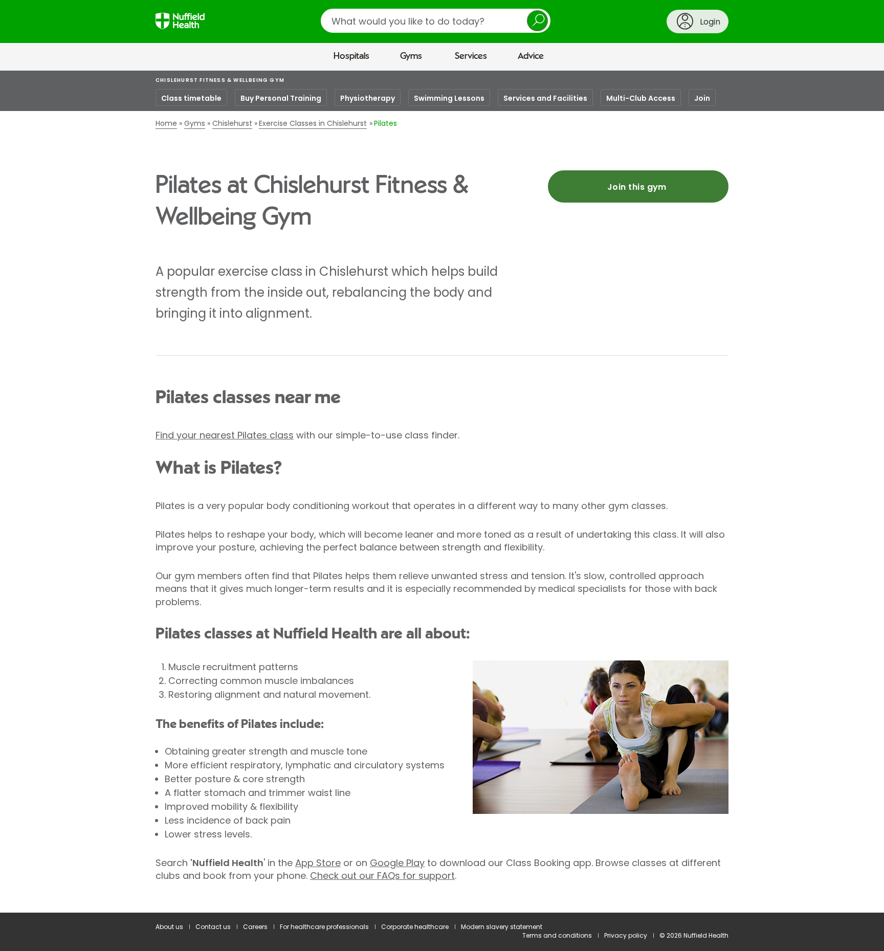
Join (702, 98)
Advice (531, 56)
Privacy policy (625, 935)
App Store (318, 862)
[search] (435, 21)
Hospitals (351, 56)
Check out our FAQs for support (382, 875)
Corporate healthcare (415, 926)
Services (471, 56)
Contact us (213, 926)
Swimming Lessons (449, 98)
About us (169, 926)
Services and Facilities (545, 98)
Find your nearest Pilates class (225, 435)
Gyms (411, 56)
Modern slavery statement (501, 926)
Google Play (397, 862)
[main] (442, 492)
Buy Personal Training (280, 98)
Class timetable (191, 98)
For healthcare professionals (324, 926)
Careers (255, 926)
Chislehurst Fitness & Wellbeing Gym (220, 80)
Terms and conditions (557, 935)
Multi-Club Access (640, 98)
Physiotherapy (367, 98)
